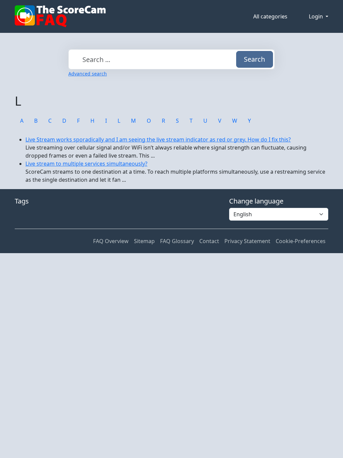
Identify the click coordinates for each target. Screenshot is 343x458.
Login (316, 16)
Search (254, 59)
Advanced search (87, 73)
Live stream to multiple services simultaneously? (86, 163)
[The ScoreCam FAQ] (60, 16)
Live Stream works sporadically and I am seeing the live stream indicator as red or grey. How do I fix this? (158, 139)
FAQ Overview (111, 241)
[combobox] (171, 59)
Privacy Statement (247, 241)
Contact (209, 241)
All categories (270, 16)
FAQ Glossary (177, 241)
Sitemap (144, 241)
